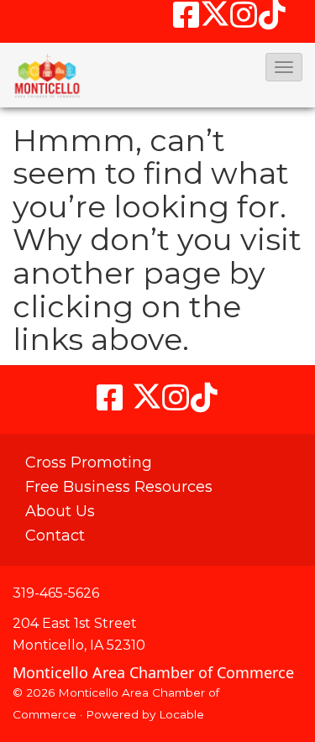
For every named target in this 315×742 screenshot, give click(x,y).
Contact (55, 535)
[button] (283, 67)
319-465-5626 (56, 593)
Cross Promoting (88, 462)
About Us (60, 511)
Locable (181, 714)
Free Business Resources (119, 487)
